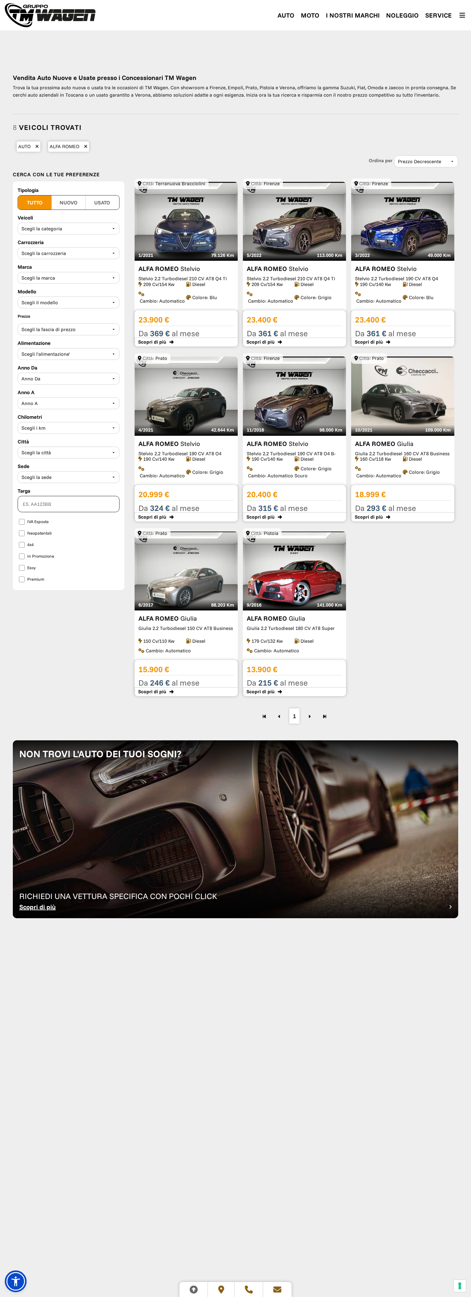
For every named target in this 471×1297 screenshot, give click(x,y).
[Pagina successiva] (309, 716)
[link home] (50, 15)
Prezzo (24, 316)
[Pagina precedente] (279, 716)
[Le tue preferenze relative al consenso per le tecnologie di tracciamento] (460, 1286)
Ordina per (380, 160)
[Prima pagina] (264, 716)
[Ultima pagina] (324, 716)
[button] (15, 1281)
